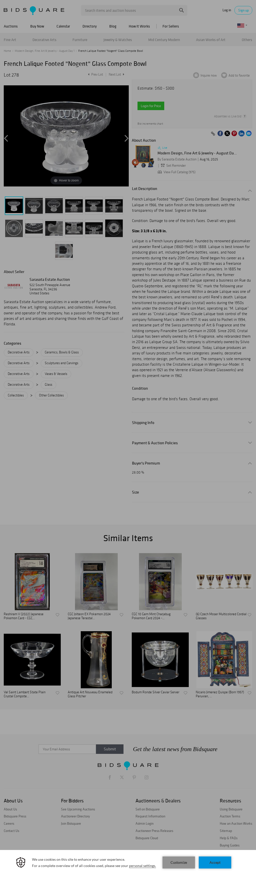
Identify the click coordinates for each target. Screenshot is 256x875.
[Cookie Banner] (128, 862)
